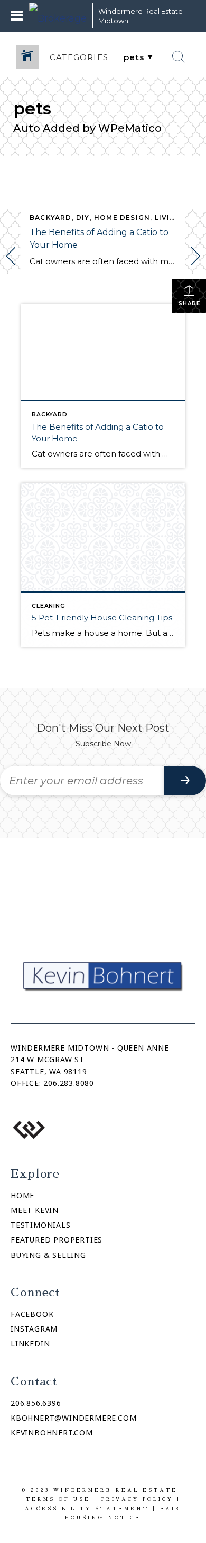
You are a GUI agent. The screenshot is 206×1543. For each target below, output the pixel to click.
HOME (22, 1195)
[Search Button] (178, 57)
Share (189, 303)
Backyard (51, 217)
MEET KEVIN (35, 1210)
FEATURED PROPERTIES (56, 1240)
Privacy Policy (137, 1499)
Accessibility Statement (87, 1508)
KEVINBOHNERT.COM (52, 1433)
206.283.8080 (68, 1083)
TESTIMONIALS (41, 1225)
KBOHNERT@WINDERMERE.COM (73, 1418)
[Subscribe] (185, 780)
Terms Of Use (58, 1499)
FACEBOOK (32, 1314)
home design (122, 217)
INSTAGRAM (34, 1329)
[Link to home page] (58, 16)
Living (168, 217)
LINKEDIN (30, 1343)
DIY (83, 217)
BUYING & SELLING (48, 1255)
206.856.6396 (36, 1403)
